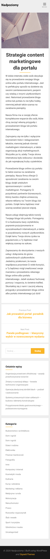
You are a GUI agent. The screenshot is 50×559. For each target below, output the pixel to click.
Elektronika (10, 450)
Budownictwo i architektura (17, 431)
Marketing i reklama (14, 489)
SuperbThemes (27, 554)
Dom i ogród (11, 436)
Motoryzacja (11, 498)
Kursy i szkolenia (13, 484)
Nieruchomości (12, 503)
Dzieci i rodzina (12, 445)
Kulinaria (9, 479)
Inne (7, 464)
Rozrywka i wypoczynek (16, 513)
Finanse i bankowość (15, 455)
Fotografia (10, 460)
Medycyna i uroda (13, 493)
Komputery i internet (14, 469)
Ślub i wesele (11, 517)
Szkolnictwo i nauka (14, 527)
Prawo (8, 508)
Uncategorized (12, 532)
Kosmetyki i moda (13, 474)
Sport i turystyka (13, 522)
